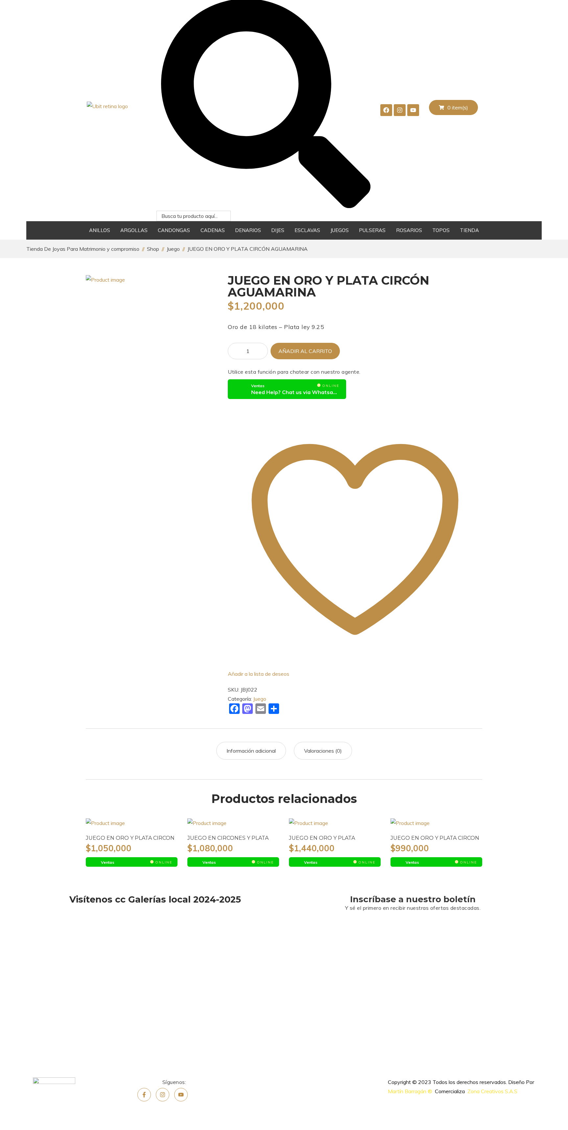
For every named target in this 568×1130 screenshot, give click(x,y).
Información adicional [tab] (251, 750)
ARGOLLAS (134, 230)
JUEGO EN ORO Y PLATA (322, 838)
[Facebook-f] (144, 1094)
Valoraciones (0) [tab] (323, 750)
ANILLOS (99, 230)
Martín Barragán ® (410, 1091)
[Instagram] (162, 1094)
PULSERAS (372, 230)
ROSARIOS (409, 230)
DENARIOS (248, 230)
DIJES (277, 230)
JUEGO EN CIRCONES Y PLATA (228, 838)
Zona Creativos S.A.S (492, 1091)
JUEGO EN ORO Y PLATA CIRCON (130, 838)
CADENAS (213, 230)
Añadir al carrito (305, 351)
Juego (259, 698)
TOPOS (441, 230)
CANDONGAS (174, 230)
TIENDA (469, 230)
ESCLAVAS (307, 230)
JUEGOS (339, 230)
